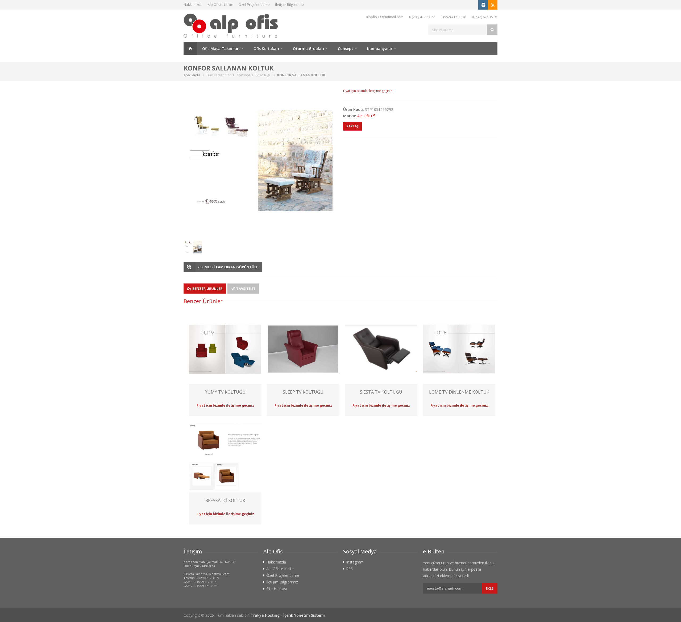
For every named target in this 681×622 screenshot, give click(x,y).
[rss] (492, 5)
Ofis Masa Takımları (221, 48)
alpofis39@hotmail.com (384, 16)
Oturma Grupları (308, 48)
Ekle (489, 588)
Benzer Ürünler (207, 288)
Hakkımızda (193, 4)
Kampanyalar (379, 48)
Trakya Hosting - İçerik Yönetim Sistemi (288, 615)
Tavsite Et (245, 288)
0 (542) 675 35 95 (484, 16)
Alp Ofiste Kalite (220, 4)
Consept (345, 48)
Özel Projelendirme (254, 4)
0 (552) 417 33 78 (453, 16)
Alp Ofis (364, 115)
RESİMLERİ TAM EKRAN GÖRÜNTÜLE (227, 267)
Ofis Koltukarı (266, 48)
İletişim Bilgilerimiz (289, 4)
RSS (349, 568)
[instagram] (483, 5)
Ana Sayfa (190, 48)
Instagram (355, 562)
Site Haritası (276, 588)
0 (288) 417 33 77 (422, 16)
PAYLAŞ (352, 126)
